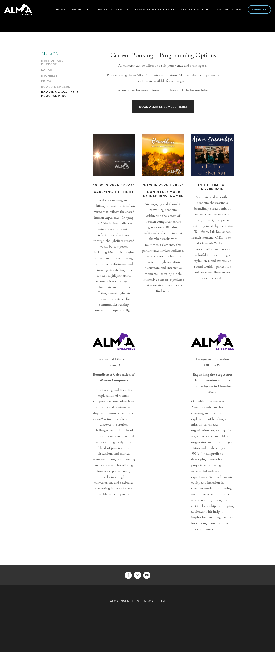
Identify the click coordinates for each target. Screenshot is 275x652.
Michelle (49, 76)
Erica (46, 81)
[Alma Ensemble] (146, 575)
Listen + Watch (194, 9)
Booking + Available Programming (60, 94)
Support (259, 9)
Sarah (46, 70)
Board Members (55, 87)
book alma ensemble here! (163, 107)
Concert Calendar (112, 9)
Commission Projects (155, 9)
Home (61, 9)
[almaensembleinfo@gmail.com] (137, 575)
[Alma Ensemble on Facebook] (128, 575)
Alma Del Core (228, 9)
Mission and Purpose (52, 62)
